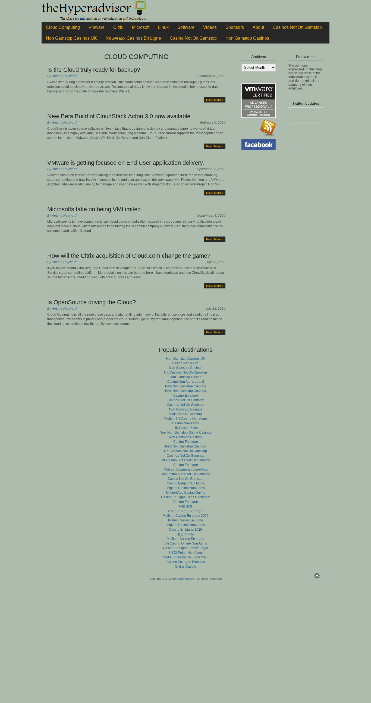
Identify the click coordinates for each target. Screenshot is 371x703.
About (258, 27)
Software (185, 27)
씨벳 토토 (186, 506)
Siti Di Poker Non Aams (185, 553)
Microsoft (140, 27)
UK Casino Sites (186, 428)
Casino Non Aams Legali (185, 382)
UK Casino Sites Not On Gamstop (185, 460)
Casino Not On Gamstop (193, 38)
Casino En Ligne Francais (185, 562)
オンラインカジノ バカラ (185, 511)
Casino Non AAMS (185, 363)
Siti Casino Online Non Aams (185, 543)
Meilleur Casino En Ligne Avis (186, 469)
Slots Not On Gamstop (185, 414)
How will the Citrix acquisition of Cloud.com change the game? (128, 255)
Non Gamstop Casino (186, 377)
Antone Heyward (64, 76)
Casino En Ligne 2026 (185, 529)
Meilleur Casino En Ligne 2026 (186, 516)
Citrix (118, 27)
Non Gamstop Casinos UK (71, 38)
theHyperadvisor (183, 578)
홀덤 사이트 (185, 534)
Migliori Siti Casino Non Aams (185, 419)
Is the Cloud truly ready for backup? (93, 69)
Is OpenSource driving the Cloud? (91, 302)
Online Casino (185, 566)
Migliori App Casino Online (185, 492)
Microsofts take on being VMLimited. (94, 209)
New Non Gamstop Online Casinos (185, 432)
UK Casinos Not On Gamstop (185, 372)
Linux (163, 27)
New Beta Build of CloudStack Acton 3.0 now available (118, 116)
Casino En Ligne (185, 395)
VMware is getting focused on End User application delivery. (125, 162)
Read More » (214, 99)
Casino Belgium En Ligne (186, 483)
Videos (210, 27)
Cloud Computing (63, 27)
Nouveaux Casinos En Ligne (133, 38)
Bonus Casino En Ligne (185, 520)
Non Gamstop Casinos (247, 38)
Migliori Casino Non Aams (185, 488)
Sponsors (234, 27)
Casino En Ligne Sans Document (185, 497)
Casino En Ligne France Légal (185, 548)
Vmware (97, 27)
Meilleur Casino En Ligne (185, 539)
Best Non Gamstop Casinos (185, 386)
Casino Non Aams (185, 423)
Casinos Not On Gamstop (297, 27)
